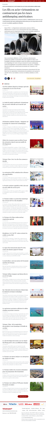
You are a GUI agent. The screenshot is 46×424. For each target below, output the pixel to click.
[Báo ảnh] (31, 404)
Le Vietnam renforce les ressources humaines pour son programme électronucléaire (15, 370)
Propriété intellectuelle (26, 408)
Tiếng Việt (23, 0)
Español (34, 0)
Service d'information (33, 410)
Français (30, 0)
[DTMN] (23, 404)
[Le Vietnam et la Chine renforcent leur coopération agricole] (36, 220)
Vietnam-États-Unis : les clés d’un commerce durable (15, 160)
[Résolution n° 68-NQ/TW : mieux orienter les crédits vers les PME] (36, 236)
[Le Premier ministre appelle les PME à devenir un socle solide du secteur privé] (36, 189)
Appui (44, 408)
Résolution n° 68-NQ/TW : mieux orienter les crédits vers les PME (15, 234)
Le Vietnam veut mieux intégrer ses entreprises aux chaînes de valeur (16, 357)
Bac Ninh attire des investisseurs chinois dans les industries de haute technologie (15, 291)
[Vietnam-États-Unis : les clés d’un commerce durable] (36, 162)
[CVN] (15, 404)
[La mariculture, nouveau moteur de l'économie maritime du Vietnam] (36, 264)
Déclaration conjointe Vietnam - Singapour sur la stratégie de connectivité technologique (15, 122)
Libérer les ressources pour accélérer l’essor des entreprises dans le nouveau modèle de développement (15, 142)
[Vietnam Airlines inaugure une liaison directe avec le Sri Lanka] (36, 277)
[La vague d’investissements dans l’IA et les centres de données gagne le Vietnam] (36, 251)
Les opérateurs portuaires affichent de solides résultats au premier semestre (15, 309)
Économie (5, 4)
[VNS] (7, 404)
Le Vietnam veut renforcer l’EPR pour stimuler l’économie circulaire (15, 384)
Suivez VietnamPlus (30, 78)
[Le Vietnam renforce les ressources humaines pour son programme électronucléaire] (36, 373)
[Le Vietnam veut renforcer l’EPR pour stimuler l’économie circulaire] (36, 386)
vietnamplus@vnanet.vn (28, 417)
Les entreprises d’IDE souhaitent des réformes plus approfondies (15, 173)
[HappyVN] (38, 404)
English (27, 0)
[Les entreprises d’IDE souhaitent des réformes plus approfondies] (36, 176)
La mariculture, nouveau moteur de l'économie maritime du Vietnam (15, 262)
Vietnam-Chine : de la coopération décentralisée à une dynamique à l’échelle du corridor (15, 326)
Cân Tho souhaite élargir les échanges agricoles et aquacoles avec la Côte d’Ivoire (16, 87)
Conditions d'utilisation (35, 408)
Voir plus (6, 84)
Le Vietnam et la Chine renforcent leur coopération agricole (13, 218)
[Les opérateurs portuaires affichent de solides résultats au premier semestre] (36, 312)
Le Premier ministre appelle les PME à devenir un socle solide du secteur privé (15, 186)
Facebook (5, 78)
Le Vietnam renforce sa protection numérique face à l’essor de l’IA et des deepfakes (15, 199)
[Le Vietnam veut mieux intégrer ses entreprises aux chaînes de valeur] (36, 360)
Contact (43, 410)
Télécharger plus (23, 396)
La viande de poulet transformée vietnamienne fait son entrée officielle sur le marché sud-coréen (15, 104)
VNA (27, 410)
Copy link (14, 78)
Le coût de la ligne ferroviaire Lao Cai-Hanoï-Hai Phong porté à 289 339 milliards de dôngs (15, 341)
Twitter (8, 78)
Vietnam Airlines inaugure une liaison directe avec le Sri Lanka (15, 275)
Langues (23, 410)
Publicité (39, 410)
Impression (11, 78)
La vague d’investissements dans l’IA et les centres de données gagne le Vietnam (14, 248)
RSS (40, 408)
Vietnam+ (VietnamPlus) (11, 1)
